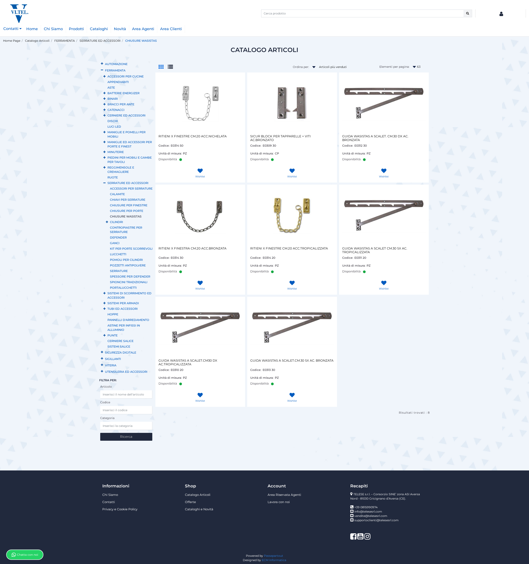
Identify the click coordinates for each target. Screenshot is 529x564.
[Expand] (102, 63)
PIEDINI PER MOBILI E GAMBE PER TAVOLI (129, 160)
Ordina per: (301, 67)
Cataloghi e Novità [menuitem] (199, 509)
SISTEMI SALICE (118, 346)
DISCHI (112, 121)
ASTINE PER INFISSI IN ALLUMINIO (123, 328)
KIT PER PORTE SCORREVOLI (131, 249)
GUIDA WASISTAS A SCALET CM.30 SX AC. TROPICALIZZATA (374, 250)
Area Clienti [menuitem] (171, 29)
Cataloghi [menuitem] (99, 29)
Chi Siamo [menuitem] (53, 29)
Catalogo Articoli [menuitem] (197, 495)
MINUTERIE (115, 152)
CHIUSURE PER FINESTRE (128, 205)
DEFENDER (118, 237)
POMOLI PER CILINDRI (126, 260)
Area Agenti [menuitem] (143, 29)
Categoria (107, 418)
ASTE (111, 87)
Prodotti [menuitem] (76, 29)
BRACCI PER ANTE (120, 104)
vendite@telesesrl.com (370, 516)
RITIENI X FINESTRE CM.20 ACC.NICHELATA (192, 136)
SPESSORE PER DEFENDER (130, 276)
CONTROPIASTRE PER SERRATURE (126, 230)
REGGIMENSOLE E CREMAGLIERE (120, 170)
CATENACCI (115, 110)
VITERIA (110, 365)
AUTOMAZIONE (116, 64)
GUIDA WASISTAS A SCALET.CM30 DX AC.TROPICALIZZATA (187, 362)
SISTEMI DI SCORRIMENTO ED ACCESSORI (129, 295)
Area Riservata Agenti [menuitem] (284, 495)
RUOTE (112, 177)
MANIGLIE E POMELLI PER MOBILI (126, 134)
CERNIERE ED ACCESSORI (126, 115)
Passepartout (273, 556)
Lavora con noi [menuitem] (279, 502)
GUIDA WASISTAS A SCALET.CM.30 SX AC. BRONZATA (292, 360)
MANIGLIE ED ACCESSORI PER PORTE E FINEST (129, 144)
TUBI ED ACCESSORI (122, 309)
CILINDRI (116, 222)
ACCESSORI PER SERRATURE (131, 188)
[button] (467, 13)
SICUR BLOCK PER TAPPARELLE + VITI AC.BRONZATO (280, 138)
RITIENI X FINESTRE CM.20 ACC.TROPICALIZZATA (289, 248)
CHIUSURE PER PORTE (126, 211)
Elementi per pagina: (394, 67)
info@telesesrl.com (368, 511)
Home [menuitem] (32, 29)
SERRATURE (119, 271)
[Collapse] (102, 70)
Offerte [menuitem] (190, 502)
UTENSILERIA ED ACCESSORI (126, 372)
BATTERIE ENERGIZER (123, 93)
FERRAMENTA (64, 41)
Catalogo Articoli (37, 41)
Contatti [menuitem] (108, 502)
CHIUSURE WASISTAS (141, 41)
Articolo (106, 386)
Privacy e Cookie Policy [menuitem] (119, 509)
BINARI (112, 99)
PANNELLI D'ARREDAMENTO (128, 320)
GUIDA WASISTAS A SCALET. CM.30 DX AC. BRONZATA (375, 138)
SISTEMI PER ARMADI (123, 303)
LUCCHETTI (118, 254)
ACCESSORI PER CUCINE (125, 76)
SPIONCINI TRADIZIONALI (128, 282)
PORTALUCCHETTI (123, 288)
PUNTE (112, 335)
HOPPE (112, 314)
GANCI (114, 243)
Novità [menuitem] (120, 29)
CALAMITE (117, 194)
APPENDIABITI (118, 82)
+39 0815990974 (366, 507)
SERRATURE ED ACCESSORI (100, 41)
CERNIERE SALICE (120, 341)
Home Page (11, 41)
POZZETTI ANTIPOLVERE (128, 265)
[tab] (163, 67)
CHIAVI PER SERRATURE (127, 200)
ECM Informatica (274, 560)
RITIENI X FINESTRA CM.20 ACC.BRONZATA (192, 248)
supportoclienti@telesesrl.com (376, 520)
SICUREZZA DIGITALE (120, 352)
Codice (105, 402)
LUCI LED (114, 126)
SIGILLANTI (113, 359)
